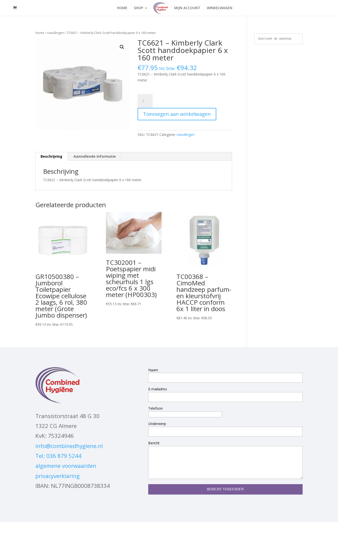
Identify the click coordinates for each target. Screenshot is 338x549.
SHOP (138, 8)
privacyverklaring (57, 476)
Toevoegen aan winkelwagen (177, 114)
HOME (122, 8)
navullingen (55, 32)
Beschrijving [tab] (51, 156)
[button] (122, 47)
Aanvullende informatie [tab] (94, 156)
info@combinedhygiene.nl (69, 446)
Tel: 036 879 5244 (58, 456)
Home (39, 32)
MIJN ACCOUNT (187, 8)
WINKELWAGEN (219, 8)
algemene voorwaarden (65, 466)
